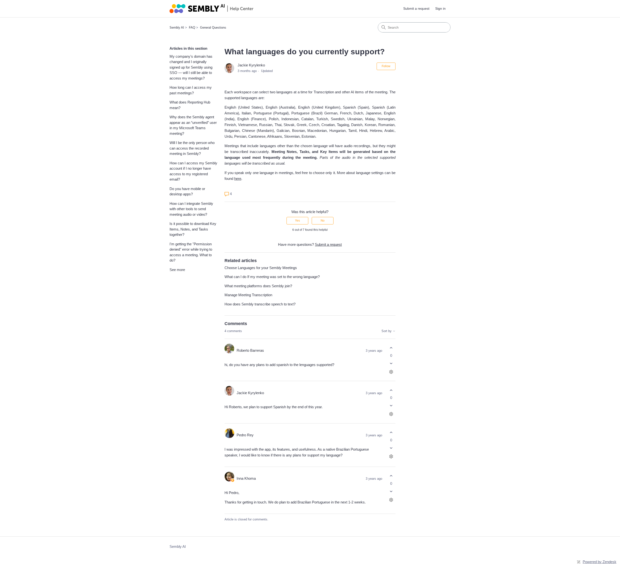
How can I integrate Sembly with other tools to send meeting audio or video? (191, 208)
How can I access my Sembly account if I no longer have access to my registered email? (193, 171)
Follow (386, 66)
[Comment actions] (391, 371)
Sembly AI (177, 27)
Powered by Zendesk (599, 562)
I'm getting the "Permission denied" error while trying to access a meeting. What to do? (191, 252)
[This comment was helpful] (391, 348)
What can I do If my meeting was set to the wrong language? (272, 277)
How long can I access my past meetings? (191, 90)
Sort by (387, 331)
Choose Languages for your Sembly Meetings (261, 268)
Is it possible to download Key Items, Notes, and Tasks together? (193, 229)
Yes (297, 220)
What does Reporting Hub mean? (190, 105)
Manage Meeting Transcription (248, 295)
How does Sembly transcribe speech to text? (260, 304)
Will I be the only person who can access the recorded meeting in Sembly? (192, 148)
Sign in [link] (440, 8)
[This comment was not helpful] (391, 363)
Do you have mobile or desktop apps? (187, 191)
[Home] (211, 8)
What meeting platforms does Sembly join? (258, 286)
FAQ (192, 27)
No (323, 220)
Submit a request (416, 8)
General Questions (213, 27)
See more (177, 270)
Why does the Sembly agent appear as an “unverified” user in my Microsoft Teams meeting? (193, 125)
